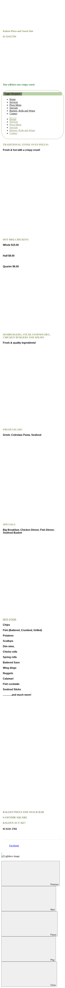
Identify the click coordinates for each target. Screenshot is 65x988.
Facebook (14, 845)
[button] (32, 103)
